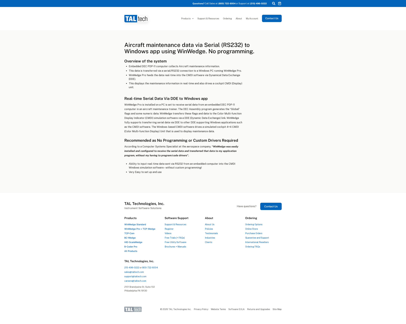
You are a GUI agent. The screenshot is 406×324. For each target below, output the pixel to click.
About (239, 18)
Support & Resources (208, 18)
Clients (208, 242)
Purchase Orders (253, 233)
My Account (252, 18)
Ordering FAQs (252, 246)
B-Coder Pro (130, 246)
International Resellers (257, 242)
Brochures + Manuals (175, 246)
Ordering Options (253, 224)
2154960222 (131, 267)
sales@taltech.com (134, 272)
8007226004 (150, 267)
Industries (210, 238)
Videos (168, 233)
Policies (209, 229)
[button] (273, 3)
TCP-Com (129, 233)
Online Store (251, 229)
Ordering (227, 18)
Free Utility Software (175, 242)
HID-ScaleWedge (133, 242)
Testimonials (211, 233)
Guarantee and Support (257, 238)
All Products (130, 251)
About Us (209, 224)
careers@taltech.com (135, 281)
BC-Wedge (130, 237)
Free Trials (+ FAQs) (175, 238)
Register (169, 229)
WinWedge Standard (135, 224)
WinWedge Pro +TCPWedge (139, 228)
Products (186, 18)
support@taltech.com (135, 276)
